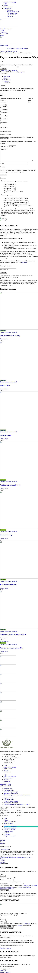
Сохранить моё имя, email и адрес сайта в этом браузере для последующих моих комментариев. (18, 171)
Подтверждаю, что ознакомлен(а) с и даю (18, 887)
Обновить (24, 262)
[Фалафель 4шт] (19, 428)
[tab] (7, 76)
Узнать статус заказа (13, 11)
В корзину (3, 68)
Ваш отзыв (4, 149)
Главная (2, 53)
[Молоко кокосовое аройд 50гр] (4, 641)
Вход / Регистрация (9, 836)
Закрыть (2, 840)
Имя (2, 163)
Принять (28, 857)
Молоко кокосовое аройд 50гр (11, 648)
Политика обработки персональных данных (17, 795)
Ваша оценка (4, 146)
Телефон (2, 876)
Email (2, 167)
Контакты (10, 16)
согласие (20, 925)
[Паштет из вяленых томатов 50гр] (19, 628)
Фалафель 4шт (5, 435)
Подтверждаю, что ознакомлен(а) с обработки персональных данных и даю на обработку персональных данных (18, 925)
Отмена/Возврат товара (11, 792)
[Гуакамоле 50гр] (19, 528)
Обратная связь (11, 14)
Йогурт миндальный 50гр (10, 335)
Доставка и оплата (12, 13)
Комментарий (4, 883)
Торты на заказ (8, 768)
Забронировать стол (6, 27)
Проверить (3, 272)
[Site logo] (9, 25)
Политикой (27, 923)
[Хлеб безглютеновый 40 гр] (19, 478)
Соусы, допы (9, 53)
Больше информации (13, 857)
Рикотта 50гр (5, 385)
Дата (1, 878)
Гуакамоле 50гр (6, 535)
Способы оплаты (9, 790)
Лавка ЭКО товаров (10, 767)
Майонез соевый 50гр (8, 585)
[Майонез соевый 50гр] (19, 578)
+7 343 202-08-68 (5, 969)
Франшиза (10, 10)
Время (2, 880)
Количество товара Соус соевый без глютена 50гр (17, 65)
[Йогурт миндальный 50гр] (19, 329)
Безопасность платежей (11, 793)
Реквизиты (7, 772)
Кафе (5, 765)
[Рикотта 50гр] (19, 379)
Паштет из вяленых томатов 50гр (13, 634)
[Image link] (6, 748)
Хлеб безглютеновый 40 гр (10, 485)
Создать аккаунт (5, 849)
